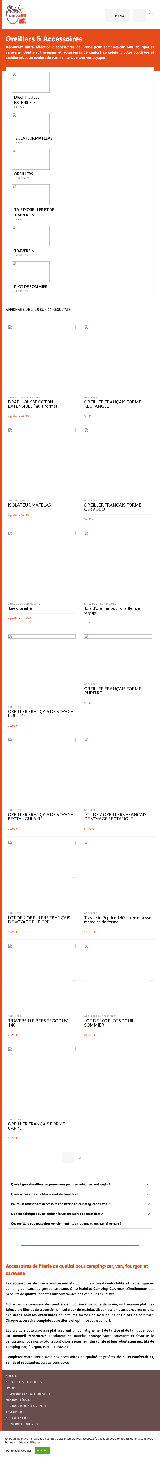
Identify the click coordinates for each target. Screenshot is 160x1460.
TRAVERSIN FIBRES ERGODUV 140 (38, 1022)
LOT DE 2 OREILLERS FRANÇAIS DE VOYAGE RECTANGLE (115, 816)
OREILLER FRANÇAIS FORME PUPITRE (112, 690)
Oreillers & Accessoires (100, 1016)
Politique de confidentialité (26, 1406)
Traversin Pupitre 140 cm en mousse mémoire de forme (117, 919)
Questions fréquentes (22, 1424)
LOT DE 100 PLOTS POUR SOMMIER (109, 1022)
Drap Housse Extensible (24, 397)
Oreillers (90, 397)
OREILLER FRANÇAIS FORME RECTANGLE (112, 403)
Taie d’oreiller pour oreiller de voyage (112, 610)
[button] (80, 1184)
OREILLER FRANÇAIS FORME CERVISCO (112, 507)
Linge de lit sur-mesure (24, 603)
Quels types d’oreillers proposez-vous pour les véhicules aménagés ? (60, 1184)
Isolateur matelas (20, 500)
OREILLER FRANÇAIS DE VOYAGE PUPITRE (40, 713)
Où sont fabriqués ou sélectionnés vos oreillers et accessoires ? (57, 1214)
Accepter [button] (42, 1450)
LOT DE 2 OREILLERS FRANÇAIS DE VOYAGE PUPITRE (39, 919)
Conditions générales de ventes (29, 1394)
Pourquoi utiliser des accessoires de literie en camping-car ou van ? (60, 1204)
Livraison (12, 1388)
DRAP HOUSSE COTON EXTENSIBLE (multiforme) (32, 403)
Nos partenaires (17, 1418)
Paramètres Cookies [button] (18, 1451)
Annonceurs (15, 1412)
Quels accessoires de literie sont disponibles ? (44, 1194)
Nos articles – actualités (24, 1382)
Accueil (11, 1376)
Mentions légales (18, 1400)
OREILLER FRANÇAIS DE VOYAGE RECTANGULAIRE (40, 816)
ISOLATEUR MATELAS (29, 504)
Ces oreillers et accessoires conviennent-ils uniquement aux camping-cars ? (66, 1223)
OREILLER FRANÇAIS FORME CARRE (36, 1125)
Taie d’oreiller (21, 608)
